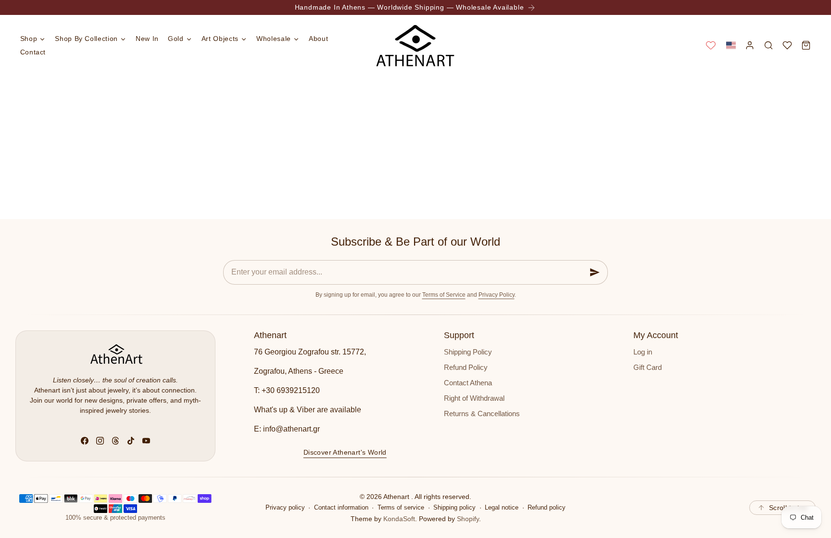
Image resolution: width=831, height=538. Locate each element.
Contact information (341, 507)
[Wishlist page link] (711, 45)
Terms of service (401, 507)
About (318, 38)
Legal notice (501, 507)
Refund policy (547, 507)
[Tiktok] (130, 440)
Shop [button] (29, 38)
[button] (730, 45)
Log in (642, 352)
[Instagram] (100, 440)
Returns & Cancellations (482, 414)
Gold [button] (176, 38)
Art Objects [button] (220, 38)
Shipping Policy (468, 352)
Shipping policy (454, 507)
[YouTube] (146, 440)
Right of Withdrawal (474, 398)
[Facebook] (84, 440)
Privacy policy (285, 507)
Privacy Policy (496, 294)
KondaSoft (399, 519)
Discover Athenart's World (345, 452)
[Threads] (115, 440)
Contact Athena (468, 383)
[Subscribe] (595, 272)
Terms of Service (444, 294)
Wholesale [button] (273, 38)
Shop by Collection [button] (86, 38)
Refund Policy (466, 367)
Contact (33, 52)
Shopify (468, 519)
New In (147, 38)
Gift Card (647, 367)
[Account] (749, 45)
